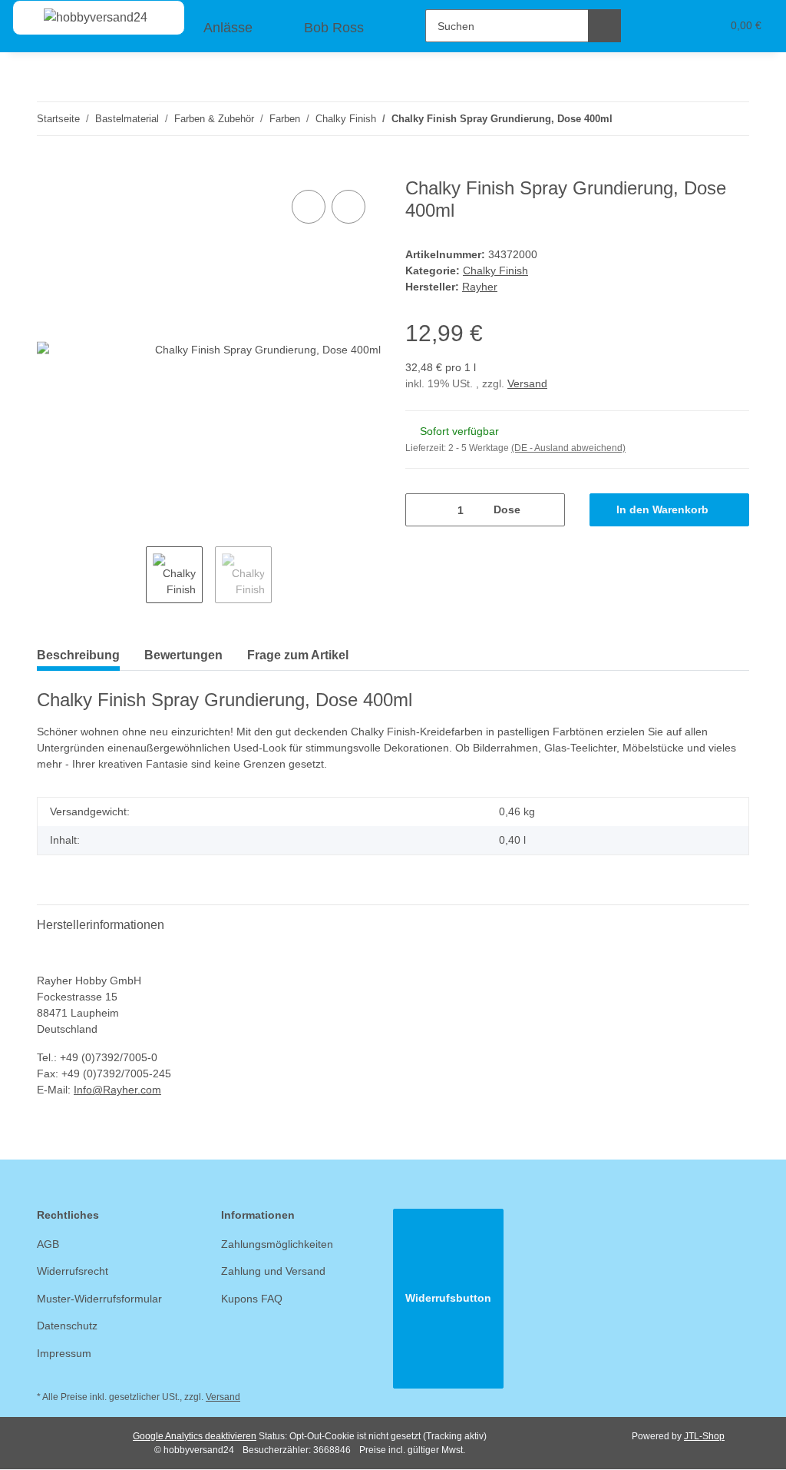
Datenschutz (67, 1325)
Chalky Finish (495, 270)
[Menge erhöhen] (547, 510)
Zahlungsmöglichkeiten (277, 1244)
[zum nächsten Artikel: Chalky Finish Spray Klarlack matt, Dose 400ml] (732, 118)
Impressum (64, 1353)
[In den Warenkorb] (49, 169)
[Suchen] (604, 25)
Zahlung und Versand (273, 1271)
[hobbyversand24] (80, 18)
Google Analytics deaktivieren (194, 1436)
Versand (527, 383)
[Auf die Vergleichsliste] (308, 207)
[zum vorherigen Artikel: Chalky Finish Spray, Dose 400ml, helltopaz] (699, 118)
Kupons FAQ (251, 1298)
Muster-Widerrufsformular (99, 1298)
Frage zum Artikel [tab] (297, 655)
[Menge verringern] (422, 510)
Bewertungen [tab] (183, 655)
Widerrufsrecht (72, 1271)
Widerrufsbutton (448, 1298)
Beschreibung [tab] (78, 655)
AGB (48, 1244)
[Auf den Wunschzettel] (348, 207)
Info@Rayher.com (117, 1089)
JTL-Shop (704, 1436)
